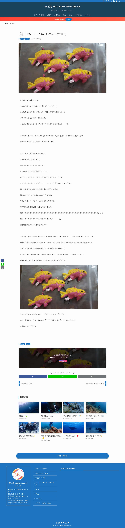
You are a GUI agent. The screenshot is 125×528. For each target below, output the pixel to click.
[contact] (116, 1)
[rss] (114, 1)
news (27, 39)
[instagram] (106, 1)
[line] (109, 1)
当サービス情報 (41, 468)
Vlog (37, 494)
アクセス (39, 498)
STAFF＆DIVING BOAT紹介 (45, 483)
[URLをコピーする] (92, 376)
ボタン (69, 19)
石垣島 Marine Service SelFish (62, 6)
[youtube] (111, 1)
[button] (33, 376)
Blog (22, 39)
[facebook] (104, 1)
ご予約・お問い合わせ (43, 503)
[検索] (119, 1)
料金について (40, 478)
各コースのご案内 (42, 473)
